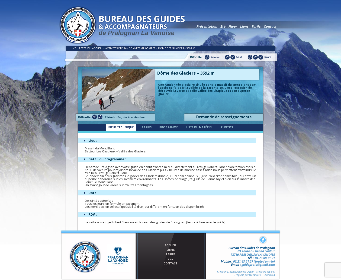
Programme (168, 127)
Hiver (232, 26)
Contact (270, 26)
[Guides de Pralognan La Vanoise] (78, 43)
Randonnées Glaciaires (139, 48)
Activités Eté (114, 48)
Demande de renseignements (223, 116)
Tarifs (256, 26)
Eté (222, 26)
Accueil (97, 48)
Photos (227, 127)
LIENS (171, 249)
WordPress (255, 275)
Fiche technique (121, 127)
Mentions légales (265, 271)
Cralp (250, 271)
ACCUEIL (171, 245)
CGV (171, 258)
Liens (244, 26)
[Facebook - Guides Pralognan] (263, 240)
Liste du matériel (199, 127)
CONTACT (170, 263)
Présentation (206, 26)
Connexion (269, 275)
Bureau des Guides (142, 24)
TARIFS (170, 254)
